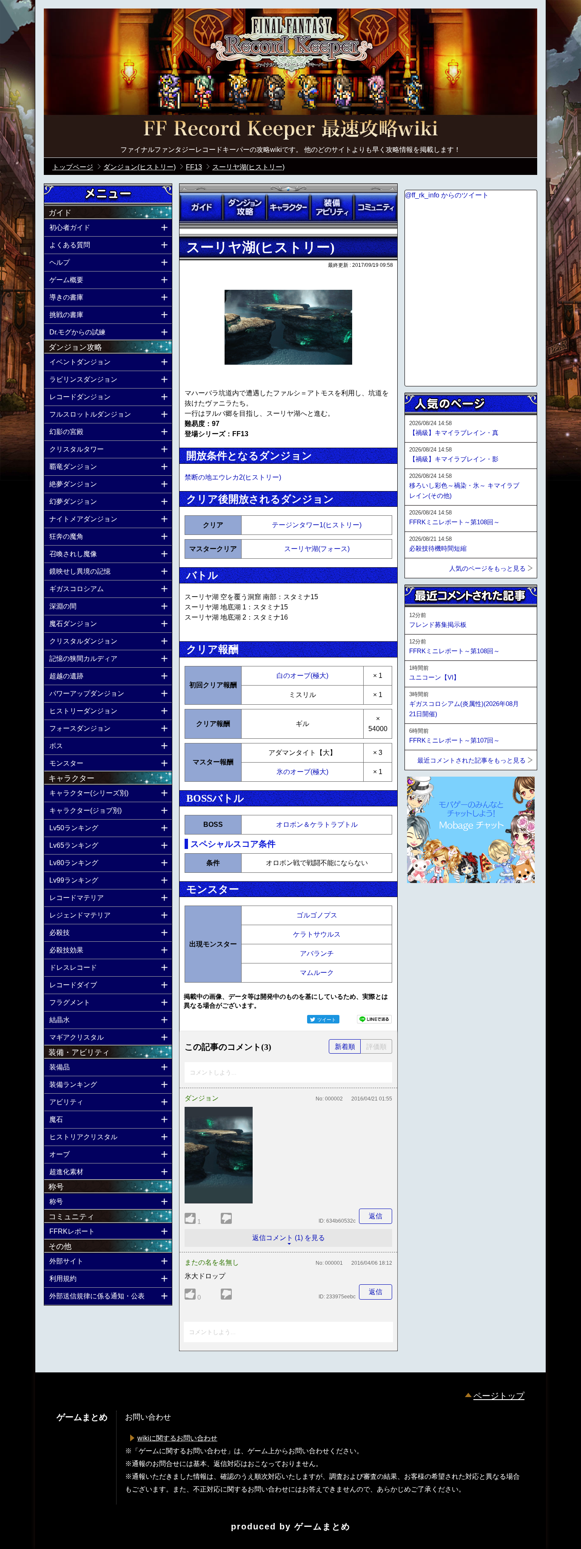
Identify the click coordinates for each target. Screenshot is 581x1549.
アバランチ (317, 953)
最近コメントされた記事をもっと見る (471, 760)
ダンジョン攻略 (244, 207)
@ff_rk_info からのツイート (447, 195)
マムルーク (317, 972)
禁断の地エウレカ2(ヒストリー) (233, 477)
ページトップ (498, 1395)
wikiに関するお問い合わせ (177, 1438)
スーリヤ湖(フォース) (317, 548)
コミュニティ (375, 207)
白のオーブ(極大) (302, 675)
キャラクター (288, 207)
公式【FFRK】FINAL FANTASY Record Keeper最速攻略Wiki (290, 129)
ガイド (201, 207)
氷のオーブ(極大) (302, 771)
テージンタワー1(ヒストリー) (317, 525)
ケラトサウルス (317, 934)
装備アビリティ (331, 207)
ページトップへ (426, 906)
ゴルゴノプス (316, 915)
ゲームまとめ (322, 1526)
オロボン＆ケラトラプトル (317, 824)
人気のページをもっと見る (487, 568)
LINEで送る (374, 1019)
